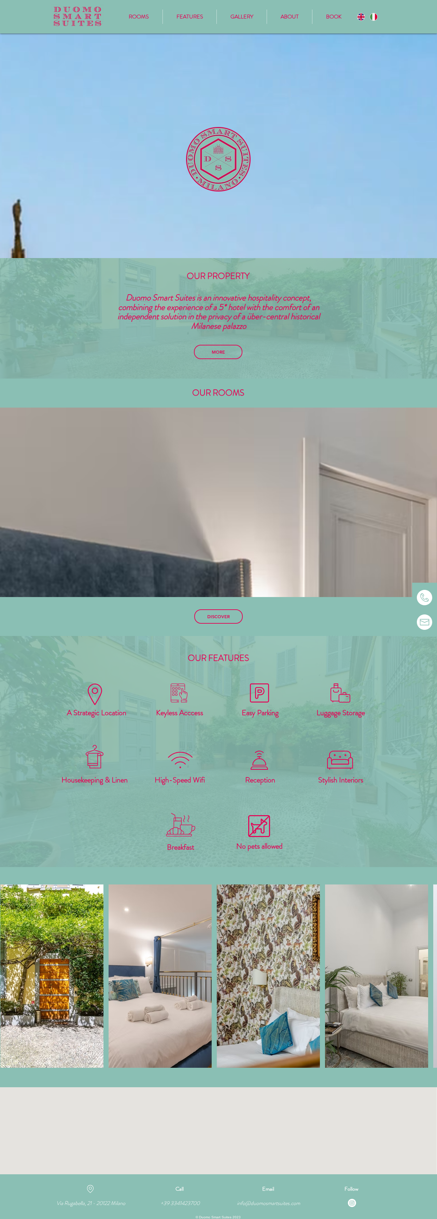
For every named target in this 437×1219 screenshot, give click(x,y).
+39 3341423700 (180, 1203)
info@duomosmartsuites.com (268, 1203)
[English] (361, 16)
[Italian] (373, 16)
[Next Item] (425, 975)
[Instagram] (352, 1203)
